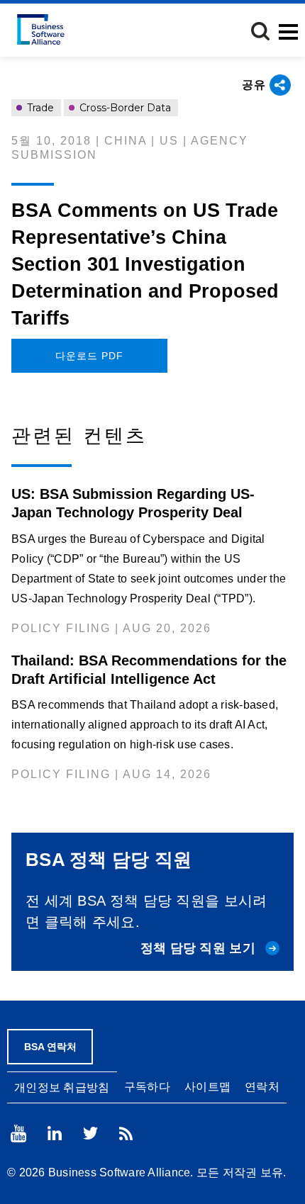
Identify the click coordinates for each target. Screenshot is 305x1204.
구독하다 (147, 1087)
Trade (39, 107)
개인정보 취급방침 (62, 1087)
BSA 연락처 (50, 1046)
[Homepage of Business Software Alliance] (40, 29)
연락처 (262, 1087)
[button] (260, 31)
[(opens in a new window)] (18, 1133)
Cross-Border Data (124, 107)
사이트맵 (207, 1087)
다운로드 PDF (89, 355)
